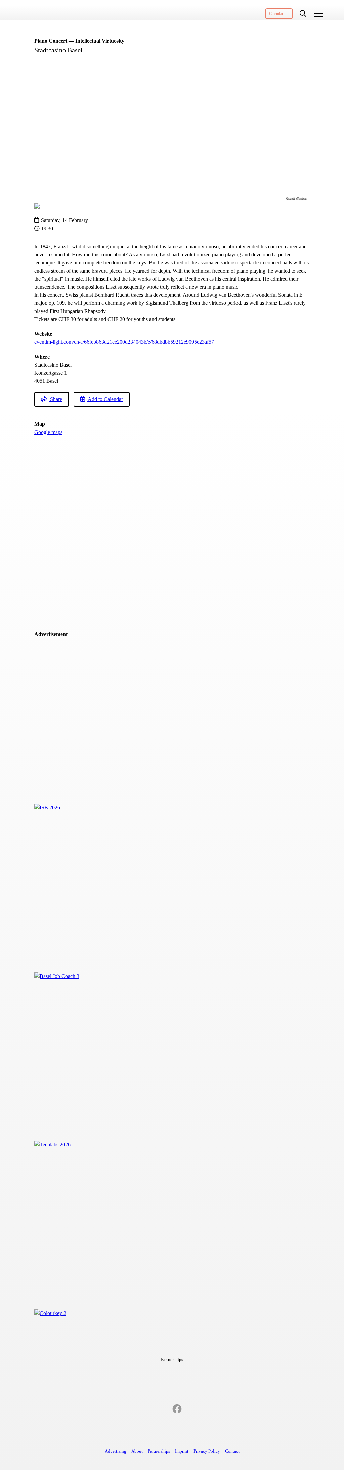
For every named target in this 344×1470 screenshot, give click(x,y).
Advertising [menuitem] (115, 1451)
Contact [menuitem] (232, 1451)
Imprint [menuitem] (181, 1451)
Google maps (48, 432)
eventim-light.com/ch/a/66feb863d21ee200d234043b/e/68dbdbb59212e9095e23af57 (124, 342)
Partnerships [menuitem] (159, 1451)
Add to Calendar (105, 399)
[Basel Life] (42, 10)
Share (55, 399)
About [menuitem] (137, 1451)
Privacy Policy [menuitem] (207, 1451)
